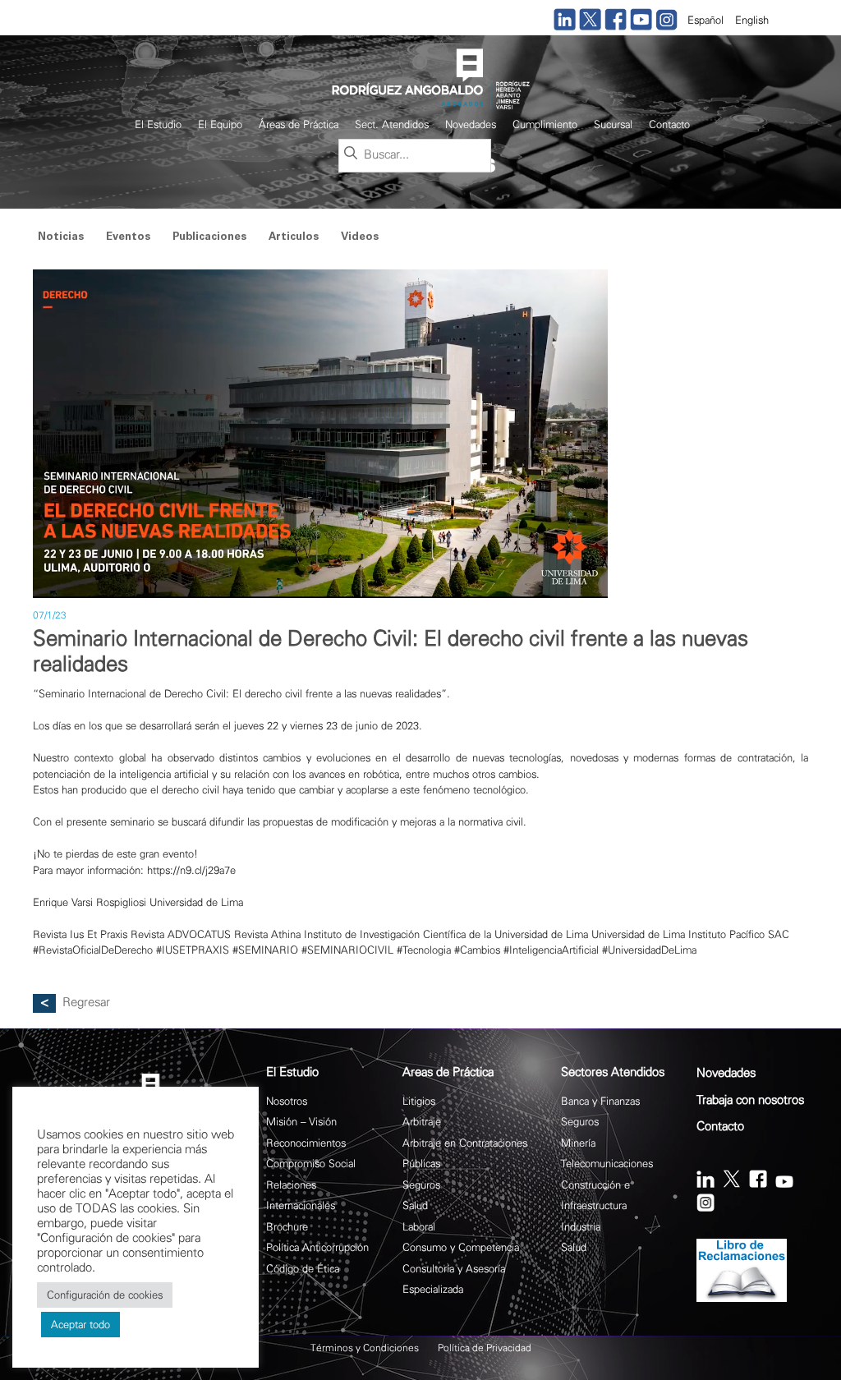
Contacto (669, 124)
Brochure (287, 1226)
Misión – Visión (301, 1121)
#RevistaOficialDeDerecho (93, 950)
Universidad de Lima (638, 934)
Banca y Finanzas (600, 1101)
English (752, 20)
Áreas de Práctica (298, 124)
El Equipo (220, 124)
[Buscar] (350, 154)
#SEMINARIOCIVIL (347, 950)
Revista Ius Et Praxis (80, 934)
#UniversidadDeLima (649, 950)
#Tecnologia (424, 950)
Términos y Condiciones (364, 1348)
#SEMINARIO (265, 950)
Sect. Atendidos (392, 124)
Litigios (418, 1101)
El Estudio (158, 124)
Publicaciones (209, 237)
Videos (360, 237)
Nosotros (286, 1101)
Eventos (128, 237)
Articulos (294, 237)
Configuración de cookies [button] (105, 1295)
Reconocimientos (306, 1143)
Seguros (421, 1185)
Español (705, 20)
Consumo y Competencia (460, 1247)
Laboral (418, 1226)
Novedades (470, 124)
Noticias (61, 237)
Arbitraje (421, 1121)
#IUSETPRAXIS (192, 950)
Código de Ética (302, 1268)
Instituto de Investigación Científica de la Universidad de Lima (446, 934)
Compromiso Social (311, 1163)
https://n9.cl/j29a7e (191, 870)
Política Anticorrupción (317, 1247)
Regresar (86, 1002)
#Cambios (477, 950)
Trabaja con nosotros (750, 1100)
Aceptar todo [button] (80, 1324)
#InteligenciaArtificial (551, 950)
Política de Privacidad (484, 1348)
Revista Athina (267, 934)
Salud (415, 1205)
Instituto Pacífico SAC (738, 934)
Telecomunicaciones (607, 1163)
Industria (580, 1226)
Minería (578, 1143)
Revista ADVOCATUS (181, 934)
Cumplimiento (544, 124)
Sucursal (613, 124)
